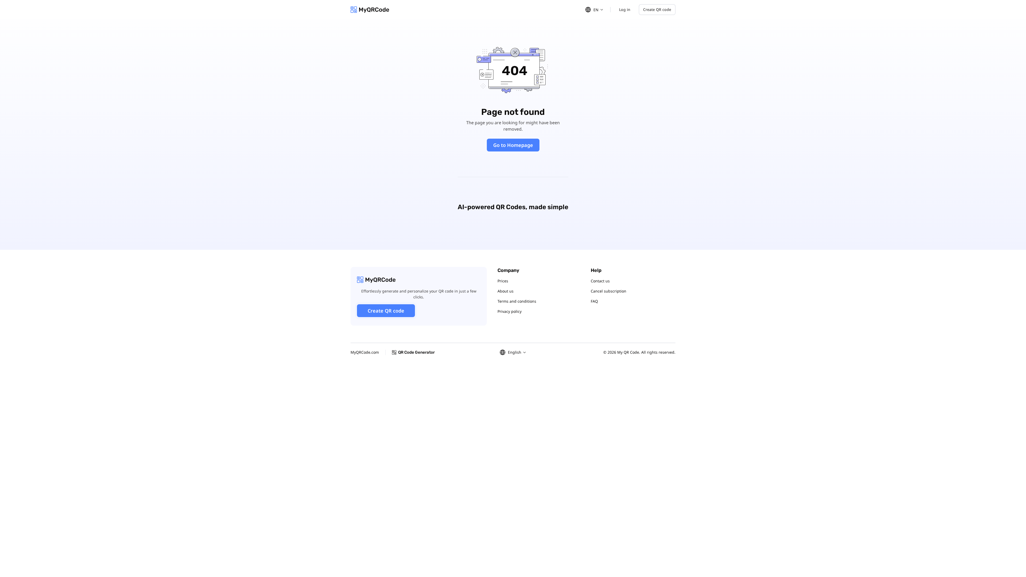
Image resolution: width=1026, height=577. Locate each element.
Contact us (600, 280)
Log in (624, 9)
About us (506, 291)
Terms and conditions (517, 301)
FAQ (594, 301)
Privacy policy (510, 311)
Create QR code (657, 9)
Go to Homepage (513, 145)
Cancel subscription (608, 291)
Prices (503, 280)
